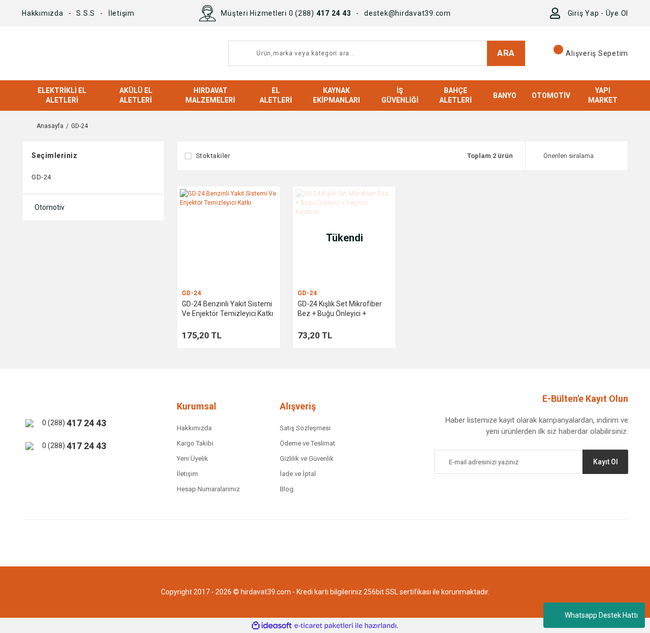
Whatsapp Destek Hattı (601, 615)
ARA (506, 53)
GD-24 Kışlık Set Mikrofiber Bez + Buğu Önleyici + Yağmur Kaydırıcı (340, 309)
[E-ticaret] (323, 625)
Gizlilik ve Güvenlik (307, 458)
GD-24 (79, 126)
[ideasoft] (271, 625)
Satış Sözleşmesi (305, 428)
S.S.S (85, 13)
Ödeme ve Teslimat (307, 443)
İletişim (121, 13)
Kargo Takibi (195, 443)
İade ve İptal (298, 474)
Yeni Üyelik (192, 458)
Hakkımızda (42, 13)
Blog (287, 489)
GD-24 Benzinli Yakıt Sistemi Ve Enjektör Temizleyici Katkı (227, 309)
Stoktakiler (213, 156)
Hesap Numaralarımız (208, 489)
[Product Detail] (228, 238)
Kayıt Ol (605, 462)
